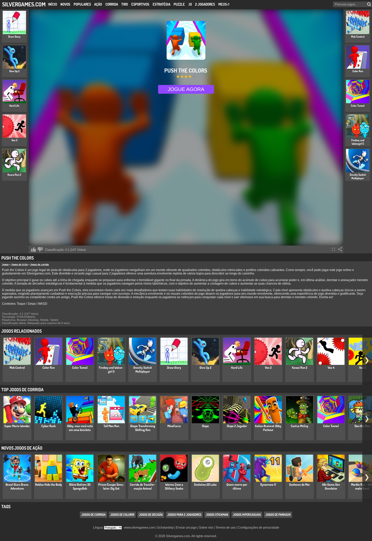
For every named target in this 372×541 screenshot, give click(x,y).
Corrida (111, 4)
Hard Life (237, 368)
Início (52, 4)
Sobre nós (206, 527)
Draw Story (174, 368)
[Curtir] (33, 249)
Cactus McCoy (299, 426)
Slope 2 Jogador (237, 426)
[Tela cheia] (333, 249)
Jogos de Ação (19, 264)
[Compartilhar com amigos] (340, 249)
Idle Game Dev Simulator (331, 486)
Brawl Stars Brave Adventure (17, 486)
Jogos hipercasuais (247, 515)
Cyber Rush (48, 426)
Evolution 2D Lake (205, 484)
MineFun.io (174, 426)
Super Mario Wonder (17, 426)
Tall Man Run (111, 426)
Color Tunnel (80, 368)
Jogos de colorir (122, 515)
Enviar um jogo (186, 527)
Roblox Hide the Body (48, 484)
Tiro (124, 4)
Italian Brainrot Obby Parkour (268, 428)
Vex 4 (331, 368)
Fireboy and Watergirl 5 (111, 369)
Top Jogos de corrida (22, 389)
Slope (205, 426)
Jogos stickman (217, 515)
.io (190, 4)
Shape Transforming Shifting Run (142, 428)
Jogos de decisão (151, 515)
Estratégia (161, 4)
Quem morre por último (236, 486)
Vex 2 (268, 368)
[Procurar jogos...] (369, 4)
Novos (65, 4)
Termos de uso (225, 527)
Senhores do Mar (299, 484)
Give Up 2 (205, 368)
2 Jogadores (205, 4)
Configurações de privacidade (258, 527)
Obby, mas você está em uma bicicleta (80, 428)
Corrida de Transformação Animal (142, 486)
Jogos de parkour (278, 515)
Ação (98, 4)
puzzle (179, 4)
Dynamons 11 (268, 484)
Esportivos (140, 4)
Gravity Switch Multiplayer (142, 369)
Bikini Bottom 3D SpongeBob (79, 486)
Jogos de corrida (39, 264)
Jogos (5, 264)
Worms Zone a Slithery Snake (174, 486)
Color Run (48, 368)
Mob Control (17, 368)
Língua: (98, 527)
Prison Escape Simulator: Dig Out (111, 486)
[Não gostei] (40, 249)
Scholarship (165, 527)
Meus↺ (224, 4)
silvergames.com (24, 4)
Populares (82, 4)
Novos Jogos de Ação (21, 448)
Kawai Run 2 (299, 368)
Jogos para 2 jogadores (184, 515)
